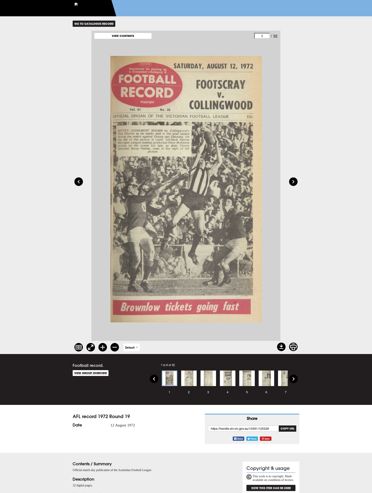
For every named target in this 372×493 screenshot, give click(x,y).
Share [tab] (252, 418)
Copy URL (287, 428)
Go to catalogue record (94, 23)
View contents (123, 36)
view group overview (90, 373)
